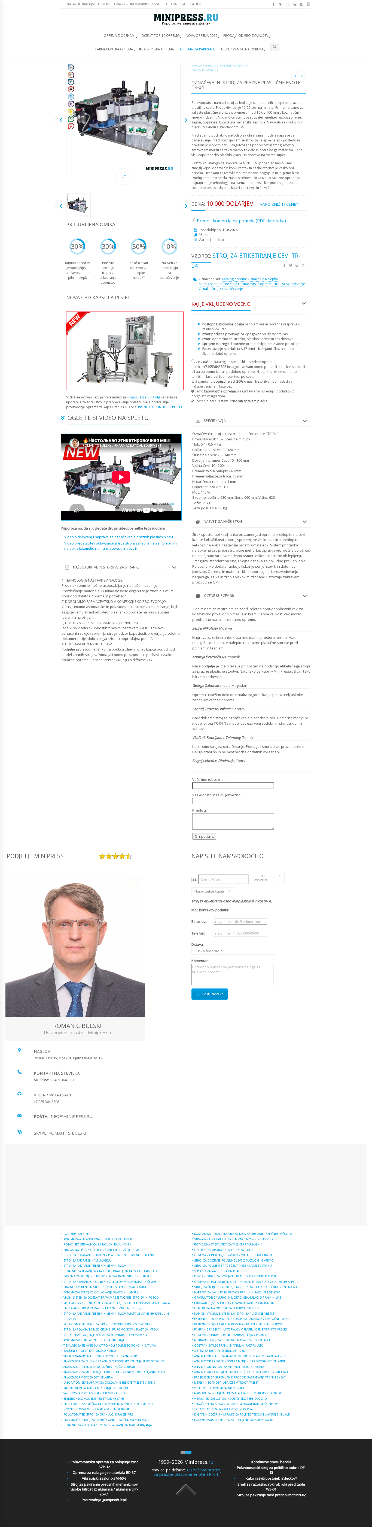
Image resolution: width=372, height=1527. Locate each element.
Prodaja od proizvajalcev (245, 35)
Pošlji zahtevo (213, 994)
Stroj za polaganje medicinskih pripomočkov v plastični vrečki (111, 1329)
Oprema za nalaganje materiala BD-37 (104, 1472)
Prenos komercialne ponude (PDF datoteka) (241, 221)
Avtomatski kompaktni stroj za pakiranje (94, 1340)
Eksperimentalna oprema (242, 49)
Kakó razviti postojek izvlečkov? (271, 1478)
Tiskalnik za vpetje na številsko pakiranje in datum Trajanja (107, 1425)
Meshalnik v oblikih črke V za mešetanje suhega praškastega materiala (116, 1303)
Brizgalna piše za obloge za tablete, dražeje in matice (104, 1250)
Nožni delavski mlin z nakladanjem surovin (96, 1409)
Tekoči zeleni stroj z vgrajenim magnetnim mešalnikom (236, 1404)
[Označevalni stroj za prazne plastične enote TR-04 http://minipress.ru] (123, 120)
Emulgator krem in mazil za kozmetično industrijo (103, 1308)
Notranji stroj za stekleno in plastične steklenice (232, 1340)
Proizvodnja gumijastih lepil (104, 1499)
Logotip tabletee (76, 1234)
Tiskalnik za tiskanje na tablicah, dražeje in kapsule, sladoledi (110, 1271)
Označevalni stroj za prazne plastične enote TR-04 (187, 1472)
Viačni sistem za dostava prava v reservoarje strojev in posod (111, 1297)
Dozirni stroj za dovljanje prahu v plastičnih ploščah (235, 1276)
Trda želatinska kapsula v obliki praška (223, 1409)
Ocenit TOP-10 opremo (160, 35)
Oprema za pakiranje (197, 49)
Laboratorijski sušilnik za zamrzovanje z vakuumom (234, 1303)
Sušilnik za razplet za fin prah (217, 1271)
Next (186, 119)
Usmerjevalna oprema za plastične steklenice (228, 1308)
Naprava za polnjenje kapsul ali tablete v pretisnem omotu (238, 1393)
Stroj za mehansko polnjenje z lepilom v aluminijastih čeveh (109, 1282)
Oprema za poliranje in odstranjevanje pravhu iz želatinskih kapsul (246, 1282)
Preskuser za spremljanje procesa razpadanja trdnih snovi (239, 1377)
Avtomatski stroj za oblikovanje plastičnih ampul (101, 1292)
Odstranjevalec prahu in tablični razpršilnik (228, 1345)
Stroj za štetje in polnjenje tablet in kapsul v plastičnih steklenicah (245, 1287)
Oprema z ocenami (119, 35)
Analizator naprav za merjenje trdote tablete (229, 1367)
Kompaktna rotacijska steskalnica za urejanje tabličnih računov (243, 1234)
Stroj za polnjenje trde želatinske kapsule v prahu (233, 1266)
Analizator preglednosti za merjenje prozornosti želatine (240, 1361)
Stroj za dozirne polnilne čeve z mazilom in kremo (234, 1260)
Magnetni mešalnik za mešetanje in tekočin (95, 1388)
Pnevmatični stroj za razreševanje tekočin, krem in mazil (106, 1420)
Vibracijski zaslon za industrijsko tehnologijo (230, 1399)
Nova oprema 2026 (201, 35)
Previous (60, 119)
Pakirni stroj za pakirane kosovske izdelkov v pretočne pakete (242, 1319)
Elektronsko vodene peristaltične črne (93, 1399)
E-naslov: (137, 4)
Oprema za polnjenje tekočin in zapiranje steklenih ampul (107, 1276)
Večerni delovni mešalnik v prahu (219, 1388)
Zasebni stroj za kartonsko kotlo (89, 1351)
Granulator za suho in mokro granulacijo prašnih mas (237, 1297)
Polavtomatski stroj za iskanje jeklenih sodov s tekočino (107, 1324)
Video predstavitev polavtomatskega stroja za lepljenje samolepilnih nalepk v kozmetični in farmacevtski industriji (120, 546)
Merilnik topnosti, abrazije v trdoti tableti (226, 1382)
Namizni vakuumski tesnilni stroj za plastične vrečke (234, 1314)
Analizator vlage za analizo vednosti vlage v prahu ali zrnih (241, 1356)
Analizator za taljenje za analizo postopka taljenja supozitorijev (113, 1361)
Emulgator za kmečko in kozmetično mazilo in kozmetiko (108, 1404)
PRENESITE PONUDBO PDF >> (160, 407)
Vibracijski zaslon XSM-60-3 (104, 1478)
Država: (202, 947)
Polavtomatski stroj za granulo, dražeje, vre (98, 1414)
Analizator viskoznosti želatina (88, 1377)
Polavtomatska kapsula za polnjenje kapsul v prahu (233, 1420)
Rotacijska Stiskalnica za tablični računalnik (97, 1244)
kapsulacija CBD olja (145, 397)
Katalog (197, 65)
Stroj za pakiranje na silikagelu (87, 1260)
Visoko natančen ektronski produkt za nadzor (100, 1356)
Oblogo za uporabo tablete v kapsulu (223, 1250)
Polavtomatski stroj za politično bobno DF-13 (271, 1470)
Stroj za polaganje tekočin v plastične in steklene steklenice (109, 1255)
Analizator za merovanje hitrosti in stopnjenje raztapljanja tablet (114, 1372)
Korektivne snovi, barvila (271, 1461)
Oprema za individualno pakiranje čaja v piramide (231, 1335)
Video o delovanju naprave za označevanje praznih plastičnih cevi (118, 536)
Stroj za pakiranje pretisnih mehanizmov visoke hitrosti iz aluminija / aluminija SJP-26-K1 (104, 1489)
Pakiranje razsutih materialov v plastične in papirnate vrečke (240, 1329)
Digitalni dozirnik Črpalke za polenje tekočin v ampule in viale (242, 1414)
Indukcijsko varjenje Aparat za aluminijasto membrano (105, 1335)
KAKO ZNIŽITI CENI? (279, 204)
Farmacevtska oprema (114, 49)
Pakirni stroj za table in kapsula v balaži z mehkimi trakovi (238, 1324)
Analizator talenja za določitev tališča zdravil (99, 1367)
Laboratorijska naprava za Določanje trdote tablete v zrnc (109, 1382)
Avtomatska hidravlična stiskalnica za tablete (98, 1239)
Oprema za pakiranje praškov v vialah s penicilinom (233, 1255)
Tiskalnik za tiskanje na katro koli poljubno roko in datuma (109, 1345)
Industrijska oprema (156, 49)
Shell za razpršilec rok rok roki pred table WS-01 (271, 1487)
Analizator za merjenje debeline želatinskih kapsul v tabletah (241, 1372)
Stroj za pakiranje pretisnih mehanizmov (94, 1266)
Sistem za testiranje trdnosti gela (220, 1351)
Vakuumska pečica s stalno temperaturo (94, 1393)
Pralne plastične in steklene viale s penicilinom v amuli (105, 1287)
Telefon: (182, 4)
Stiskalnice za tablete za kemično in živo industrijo (233, 1239)
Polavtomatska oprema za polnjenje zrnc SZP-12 (104, 1464)
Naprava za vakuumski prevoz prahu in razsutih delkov (237, 1292)
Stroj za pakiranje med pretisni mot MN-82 (271, 1494)
